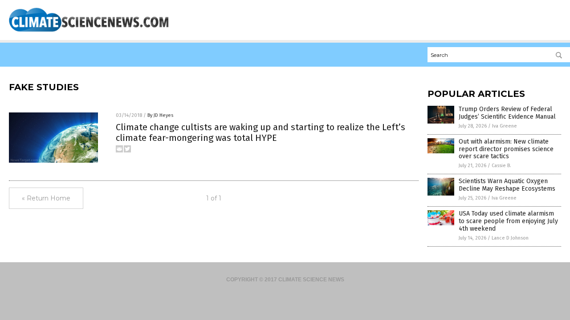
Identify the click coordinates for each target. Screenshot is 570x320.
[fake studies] (88, 31)
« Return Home (46, 198)
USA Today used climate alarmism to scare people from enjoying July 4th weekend (508, 221)
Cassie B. (501, 165)
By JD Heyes (160, 115)
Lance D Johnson (510, 238)
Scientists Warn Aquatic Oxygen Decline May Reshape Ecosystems (507, 184)
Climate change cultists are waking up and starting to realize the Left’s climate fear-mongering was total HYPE (260, 132)
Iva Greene (504, 126)
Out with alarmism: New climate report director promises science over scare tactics (506, 149)
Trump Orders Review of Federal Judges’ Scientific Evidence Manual (507, 112)
